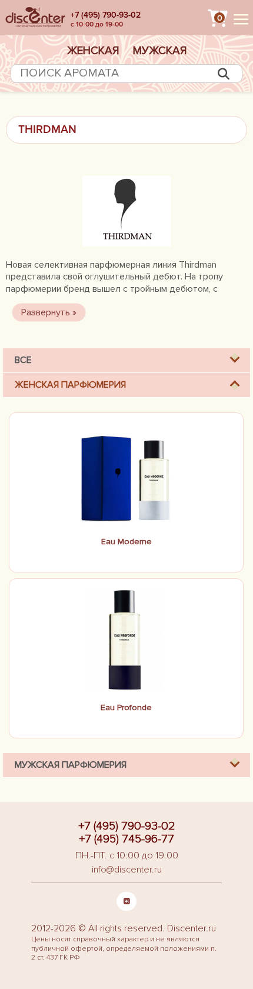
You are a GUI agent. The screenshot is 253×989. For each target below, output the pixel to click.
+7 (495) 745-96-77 (126, 839)
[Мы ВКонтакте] (126, 901)
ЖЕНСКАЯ (93, 51)
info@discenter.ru (127, 869)
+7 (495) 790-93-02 (106, 15)
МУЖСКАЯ (160, 51)
